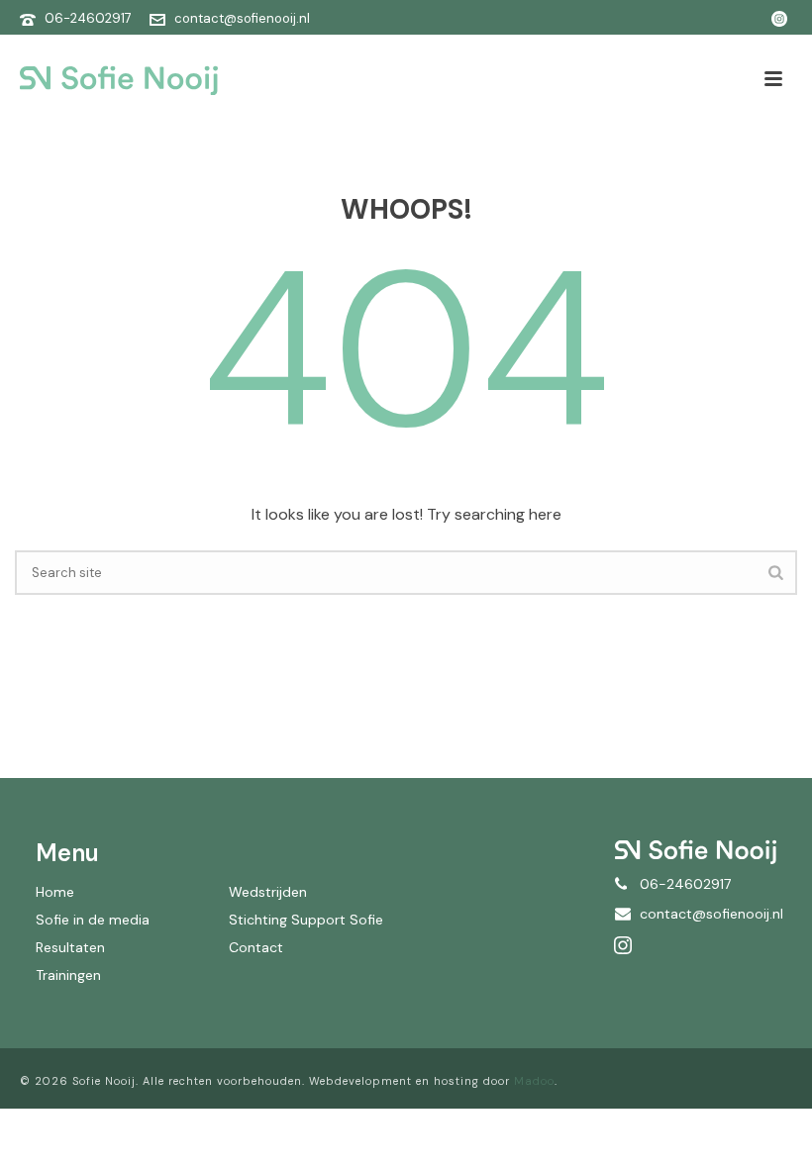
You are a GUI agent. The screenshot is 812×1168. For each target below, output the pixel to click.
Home (55, 892)
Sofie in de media (93, 919)
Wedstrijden (268, 892)
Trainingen (68, 975)
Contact (256, 947)
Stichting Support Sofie (306, 919)
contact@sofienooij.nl (242, 18)
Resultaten (70, 947)
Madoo (534, 1081)
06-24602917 (88, 18)
